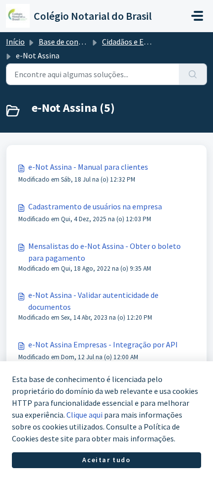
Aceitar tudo (106, 459)
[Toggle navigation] (197, 16)
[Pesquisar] (193, 74)
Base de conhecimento (77, 42)
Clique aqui (84, 415)
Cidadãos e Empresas (137, 42)
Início (15, 42)
